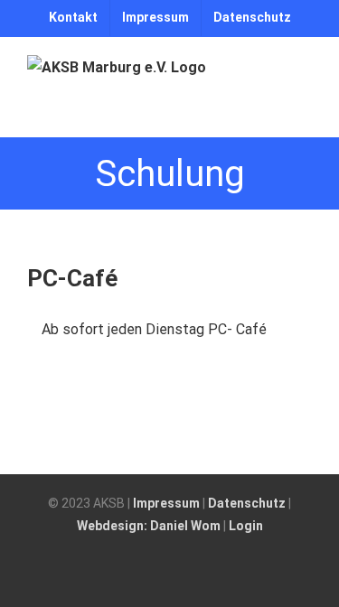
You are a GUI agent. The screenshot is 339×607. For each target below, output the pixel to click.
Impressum (166, 503)
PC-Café (72, 278)
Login (246, 525)
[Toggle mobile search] (272, 108)
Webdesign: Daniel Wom (149, 525)
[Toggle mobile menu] (304, 108)
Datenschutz (247, 503)
